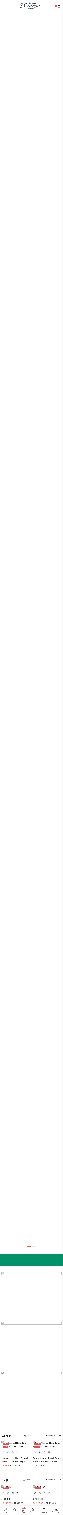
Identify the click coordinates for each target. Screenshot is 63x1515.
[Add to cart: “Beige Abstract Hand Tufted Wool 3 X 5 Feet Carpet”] (35, 1452)
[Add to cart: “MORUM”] (3, 1493)
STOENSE (38, 1499)
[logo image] (30, 5)
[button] (29, 1246)
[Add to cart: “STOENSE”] (35, 1493)
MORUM (5, 1499)
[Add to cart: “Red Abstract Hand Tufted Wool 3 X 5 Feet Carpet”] (3, 1452)
